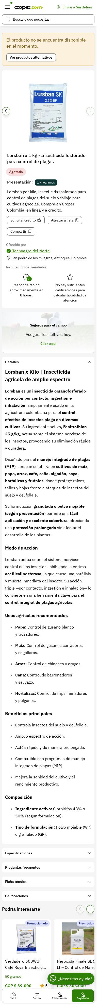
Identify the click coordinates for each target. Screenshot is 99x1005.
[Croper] (28, 7)
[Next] (90, 111)
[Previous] (6, 111)
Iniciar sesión (60, 998)
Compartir (18, 231)
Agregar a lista (62, 220)
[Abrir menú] (7, 7)
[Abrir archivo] (48, 112)
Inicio (13, 998)
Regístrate (83, 998)
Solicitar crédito (23, 220)
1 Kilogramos (46, 182)
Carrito (37, 998)
